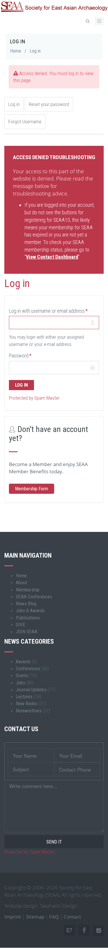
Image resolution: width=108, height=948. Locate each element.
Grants (22, 675)
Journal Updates (31, 689)
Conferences (28, 668)
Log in (14, 104)
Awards (23, 661)
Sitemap (35, 916)
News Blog (26, 603)
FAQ (54, 916)
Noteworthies (28, 711)
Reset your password (49, 104)
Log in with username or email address (47, 311)
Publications (28, 618)
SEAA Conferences (34, 596)
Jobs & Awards (30, 610)
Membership (27, 590)
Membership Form (31, 488)
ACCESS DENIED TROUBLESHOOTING (54, 157)
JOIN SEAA (26, 631)
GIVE (20, 624)
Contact (72, 916)
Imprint (12, 916)
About (21, 582)
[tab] (54, 157)
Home (15, 51)
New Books (26, 703)
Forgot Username (24, 121)
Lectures (24, 696)
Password (19, 356)
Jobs (20, 683)
